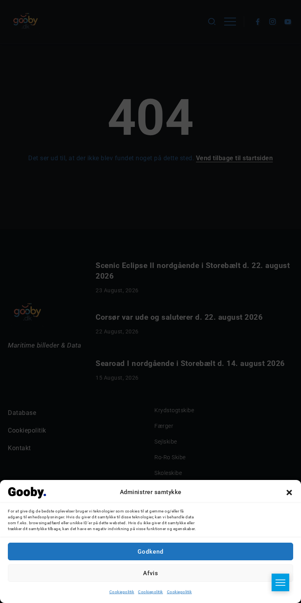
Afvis (150, 573)
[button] (289, 492)
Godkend (150, 551)
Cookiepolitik (121, 592)
